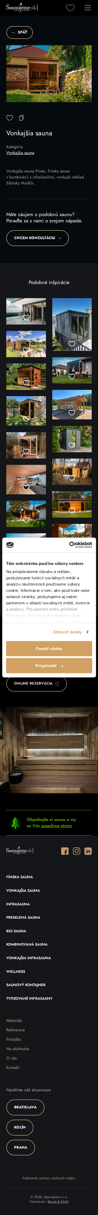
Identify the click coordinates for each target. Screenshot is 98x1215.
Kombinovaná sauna (27, 944)
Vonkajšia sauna (20, 153)
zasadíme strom (56, 826)
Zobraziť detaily (67, 632)
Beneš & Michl (58, 1202)
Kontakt (12, 1068)
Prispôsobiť (46, 665)
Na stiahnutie (17, 1049)
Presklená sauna (23, 917)
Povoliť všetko (49, 648)
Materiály (14, 1021)
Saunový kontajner (25, 985)
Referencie (15, 1030)
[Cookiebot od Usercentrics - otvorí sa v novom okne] (70, 545)
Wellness (15, 972)
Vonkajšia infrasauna (28, 958)
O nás (11, 1058)
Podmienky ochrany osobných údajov (49, 1178)
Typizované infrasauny (29, 998)
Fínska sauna (19, 877)
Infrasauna (18, 904)
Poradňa (13, 1039)
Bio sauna (16, 931)
